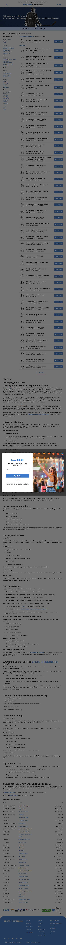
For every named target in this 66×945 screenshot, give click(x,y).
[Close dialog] (62, 454)
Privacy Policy (24, 485)
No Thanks (17, 479)
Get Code (17, 476)
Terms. (28, 485)
